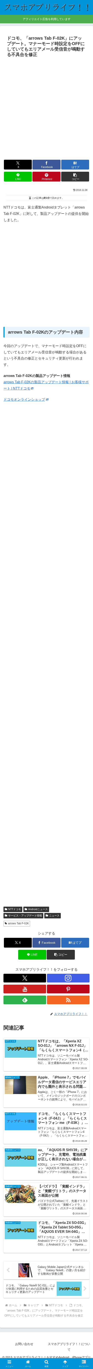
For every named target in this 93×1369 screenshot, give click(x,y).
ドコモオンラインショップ (24, 399)
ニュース (54, 915)
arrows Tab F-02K (18, 923)
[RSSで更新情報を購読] (68, 1000)
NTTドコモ (14, 909)
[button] (75, 177)
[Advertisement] (46, 108)
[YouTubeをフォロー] (24, 989)
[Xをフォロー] (24, 978)
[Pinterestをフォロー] (68, 989)
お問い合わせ (24, 1344)
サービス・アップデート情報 (25, 915)
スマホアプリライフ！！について (69, 1346)
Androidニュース (38, 909)
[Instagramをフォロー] (68, 978)
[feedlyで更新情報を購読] (24, 1000)
